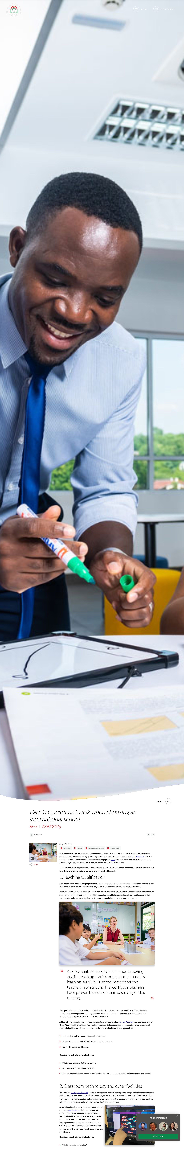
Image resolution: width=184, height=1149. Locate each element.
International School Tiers (96, 848)
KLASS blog (51, 827)
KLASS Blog (66, 848)
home (33, 827)
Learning (79, 848)
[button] (158, 1136)
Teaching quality (115, 848)
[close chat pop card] (177, 1116)
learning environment (79, 1093)
